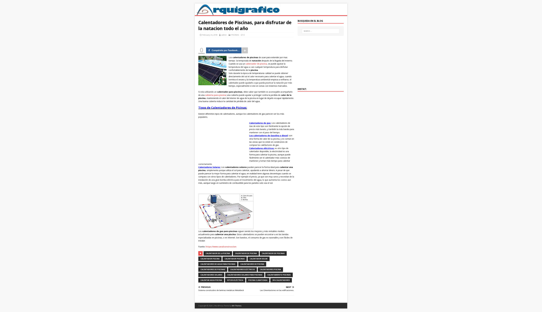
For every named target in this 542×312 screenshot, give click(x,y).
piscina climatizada (257, 280)
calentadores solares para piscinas (244, 275)
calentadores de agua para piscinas (217, 264)
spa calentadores (281, 280)
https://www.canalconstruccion (221, 246)
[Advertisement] (222, 141)
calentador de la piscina (218, 253)
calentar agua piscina (211, 280)
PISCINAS (235, 35)
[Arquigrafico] (237, 13)
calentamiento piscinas (279, 275)
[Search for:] (320, 31)
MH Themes (236, 306)
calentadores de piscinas (212, 269)
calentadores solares (211, 275)
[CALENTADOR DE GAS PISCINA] (226, 228)
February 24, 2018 (209, 35)
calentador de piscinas (273, 253)
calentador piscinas (235, 259)
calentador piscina (209, 259)
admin (224, 35)
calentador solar (258, 259)
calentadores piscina (270, 269)
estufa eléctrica (235, 280)
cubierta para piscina (215, 95)
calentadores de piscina (252, 264)
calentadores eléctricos (242, 269)
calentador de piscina (256, 63)
